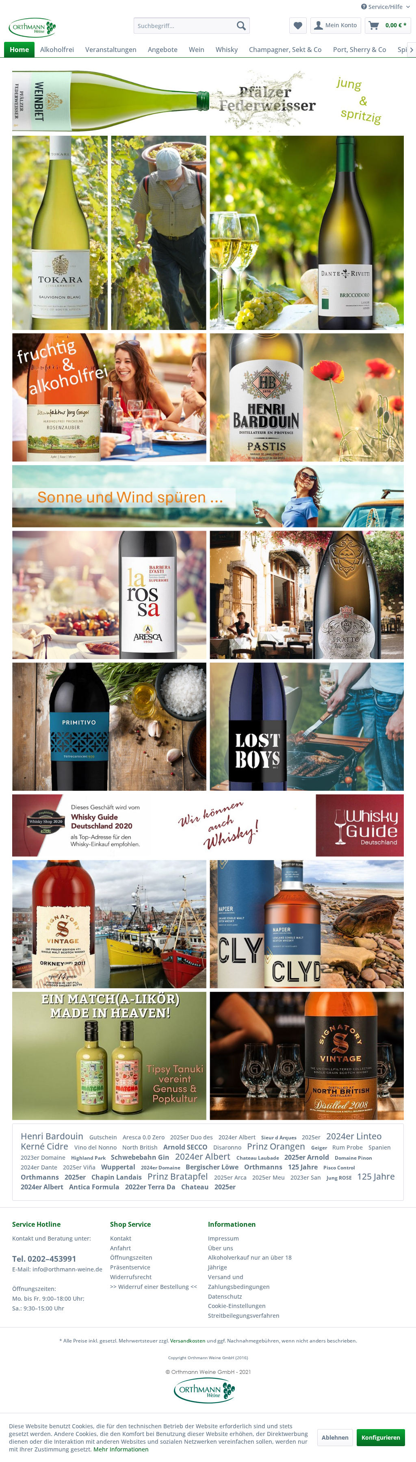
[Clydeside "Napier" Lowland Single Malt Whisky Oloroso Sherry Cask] (275, 924)
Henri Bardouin (53, 1136)
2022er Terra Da (151, 1186)
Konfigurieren (381, 1437)
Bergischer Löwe (213, 1167)
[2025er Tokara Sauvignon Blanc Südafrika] (59, 227)
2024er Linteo (354, 1136)
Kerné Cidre (45, 1146)
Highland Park (89, 1157)
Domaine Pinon (353, 1157)
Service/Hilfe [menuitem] (385, 7)
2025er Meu (269, 1177)
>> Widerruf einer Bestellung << (153, 1287)
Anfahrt (120, 1248)
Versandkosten (188, 1340)
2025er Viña (80, 1167)
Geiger (319, 1147)
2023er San (306, 1177)
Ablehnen (335, 1437)
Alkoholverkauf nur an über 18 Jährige (250, 1262)
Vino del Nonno (96, 1147)
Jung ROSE (340, 1177)
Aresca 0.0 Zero (144, 1137)
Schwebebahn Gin (141, 1157)
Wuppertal (119, 1167)
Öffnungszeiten (131, 1257)
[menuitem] (192, 25)
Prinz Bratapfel (178, 1176)
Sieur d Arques (279, 1137)
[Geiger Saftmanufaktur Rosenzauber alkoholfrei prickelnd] (66, 397)
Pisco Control (339, 1167)
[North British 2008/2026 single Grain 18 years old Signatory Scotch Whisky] (345, 1056)
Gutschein (104, 1137)
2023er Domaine (44, 1157)
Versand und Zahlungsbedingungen (239, 1282)
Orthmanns (264, 1167)
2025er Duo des (192, 1137)
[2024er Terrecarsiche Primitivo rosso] (76, 726)
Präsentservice (130, 1267)
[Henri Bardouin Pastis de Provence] (289, 397)
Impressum (223, 1238)
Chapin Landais (117, 1177)
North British (140, 1147)
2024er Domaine (161, 1167)
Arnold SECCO (186, 1147)
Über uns (220, 1248)
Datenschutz (225, 1296)
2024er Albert (238, 1137)
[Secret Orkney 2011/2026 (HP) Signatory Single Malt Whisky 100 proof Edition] (68, 924)
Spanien (379, 1147)
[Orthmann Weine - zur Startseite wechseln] (51, 27)
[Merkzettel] (298, 25)
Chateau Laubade (258, 1157)
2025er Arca (231, 1177)
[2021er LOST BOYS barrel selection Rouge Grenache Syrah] (259, 726)
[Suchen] (241, 25)
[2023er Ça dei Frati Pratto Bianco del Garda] (343, 595)
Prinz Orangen (277, 1146)
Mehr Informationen (121, 1449)
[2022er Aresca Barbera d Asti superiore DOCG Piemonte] (149, 595)
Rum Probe (348, 1147)
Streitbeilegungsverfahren (244, 1315)
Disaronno (228, 1147)
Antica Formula (95, 1186)
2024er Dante (40, 1167)
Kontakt (120, 1238)
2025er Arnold (307, 1157)
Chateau (195, 1186)
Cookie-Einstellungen (237, 1306)
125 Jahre (303, 1167)
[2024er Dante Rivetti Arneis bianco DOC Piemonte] (340, 232)
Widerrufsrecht (131, 1277)
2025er (312, 1137)
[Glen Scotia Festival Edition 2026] (109, 1056)
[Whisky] (207, 825)
